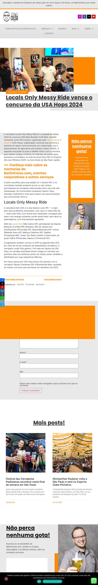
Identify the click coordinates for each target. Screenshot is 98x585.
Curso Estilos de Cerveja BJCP (20, 29)
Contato (49, 33)
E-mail (23, 362)
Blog (74, 29)
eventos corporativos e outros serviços (29, 175)
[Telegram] (2, 305)
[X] (2, 283)
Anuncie (62, 29)
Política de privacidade (52, 581)
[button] (20, 284)
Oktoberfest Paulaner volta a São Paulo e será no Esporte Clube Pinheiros (70, 481)
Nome (23, 352)
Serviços (45, 29)
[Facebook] (2, 280)
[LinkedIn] (2, 291)
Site (21, 372)
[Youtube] (94, 17)
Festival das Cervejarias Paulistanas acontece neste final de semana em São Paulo (25, 481)
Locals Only (17, 224)
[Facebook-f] (84, 17)
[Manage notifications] (6, 579)
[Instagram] (80, 17)
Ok (39, 581)
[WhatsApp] (2, 298)
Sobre (88, 29)
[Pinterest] (2, 287)
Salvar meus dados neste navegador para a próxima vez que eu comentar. (48, 384)
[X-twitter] (89, 17)
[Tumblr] (2, 294)
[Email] (2, 301)
